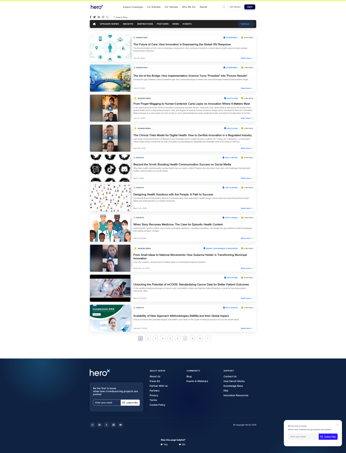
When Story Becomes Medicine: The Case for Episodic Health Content (178, 224)
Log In (249, 7)
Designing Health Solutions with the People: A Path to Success (173, 194)
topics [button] (245, 24)
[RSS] (108, 17)
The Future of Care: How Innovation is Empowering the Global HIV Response (182, 44)
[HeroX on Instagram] (92, 425)
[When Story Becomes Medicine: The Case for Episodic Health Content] (110, 228)
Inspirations (145, 24)
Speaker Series (109, 24)
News (175, 24)
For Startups (171, 7)
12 (200, 338)
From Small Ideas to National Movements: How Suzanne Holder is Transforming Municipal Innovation (190, 256)
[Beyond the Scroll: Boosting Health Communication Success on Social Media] (110, 168)
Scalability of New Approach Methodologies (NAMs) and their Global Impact (181, 315)
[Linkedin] (99, 17)
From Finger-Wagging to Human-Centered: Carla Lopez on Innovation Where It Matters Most (191, 103)
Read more (245, 58)
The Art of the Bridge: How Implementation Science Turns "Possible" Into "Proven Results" (190, 75)
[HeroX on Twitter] (106, 425)
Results (203, 7)
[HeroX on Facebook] (99, 425)
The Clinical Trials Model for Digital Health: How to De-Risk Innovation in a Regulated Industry (192, 135)
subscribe (330, 436)
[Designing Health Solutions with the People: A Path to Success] (110, 198)
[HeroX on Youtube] (120, 425)
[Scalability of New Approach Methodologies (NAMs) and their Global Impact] (110, 318)
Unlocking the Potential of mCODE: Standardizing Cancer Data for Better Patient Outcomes (191, 284)
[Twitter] (95, 17)
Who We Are (188, 7)
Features (163, 24)
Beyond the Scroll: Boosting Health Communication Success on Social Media (182, 164)
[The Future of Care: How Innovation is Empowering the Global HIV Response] (110, 48)
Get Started (235, 7)
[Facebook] (91, 17)
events (187, 24)
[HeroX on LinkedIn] (113, 425)
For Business (154, 7)
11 (192, 338)
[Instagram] (104, 17)
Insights (128, 24)
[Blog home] (94, 24)
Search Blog (121, 17)
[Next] (207, 338)
